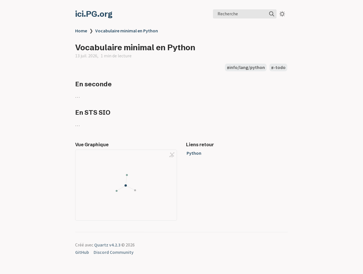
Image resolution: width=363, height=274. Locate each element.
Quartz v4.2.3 (107, 245)
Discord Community (114, 252)
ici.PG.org (94, 14)
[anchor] (117, 84)
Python (194, 153)
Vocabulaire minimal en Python (126, 31)
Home (81, 31)
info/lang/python (247, 67)
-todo (280, 67)
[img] (271, 13)
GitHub (82, 252)
